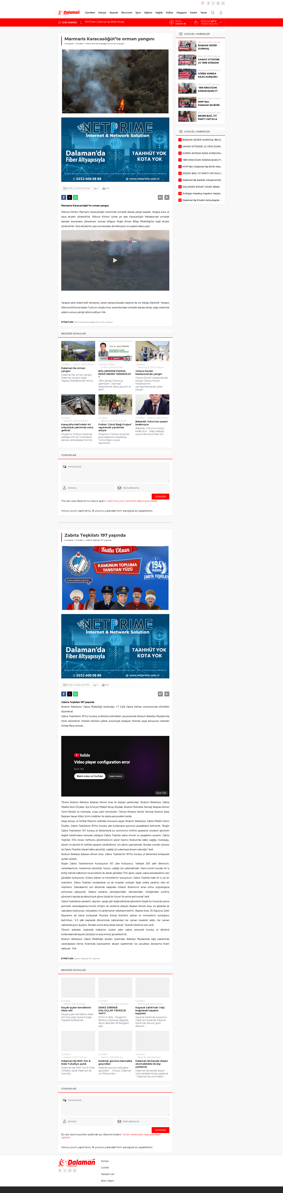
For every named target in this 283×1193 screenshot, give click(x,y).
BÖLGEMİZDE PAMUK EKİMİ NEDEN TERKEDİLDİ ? (114, 374)
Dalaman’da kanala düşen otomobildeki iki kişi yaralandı (151, 1063)
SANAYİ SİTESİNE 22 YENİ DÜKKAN (208, 61)
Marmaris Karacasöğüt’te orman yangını (93, 322)
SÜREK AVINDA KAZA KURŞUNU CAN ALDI (207, 77)
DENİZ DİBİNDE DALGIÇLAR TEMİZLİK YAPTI (112, 1010)
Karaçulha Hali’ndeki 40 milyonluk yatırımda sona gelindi (77, 427)
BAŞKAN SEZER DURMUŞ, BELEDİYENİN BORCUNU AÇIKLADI (122, 22)
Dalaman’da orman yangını (73, 370)
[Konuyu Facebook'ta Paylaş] (63, 197)
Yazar (112, 364)
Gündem (79, 43)
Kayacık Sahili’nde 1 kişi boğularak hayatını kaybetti (150, 1010)
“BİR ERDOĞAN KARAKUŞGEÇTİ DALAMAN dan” (207, 91)
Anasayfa (69, 43)
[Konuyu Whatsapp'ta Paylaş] (75, 197)
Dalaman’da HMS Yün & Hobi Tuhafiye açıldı (76, 1062)
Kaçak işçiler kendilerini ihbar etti (76, 1009)
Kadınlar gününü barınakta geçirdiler (115, 1062)
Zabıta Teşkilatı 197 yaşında (87, 958)
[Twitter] (213, 3)
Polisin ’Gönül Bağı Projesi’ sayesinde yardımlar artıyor (115, 427)
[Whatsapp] (223, 3)
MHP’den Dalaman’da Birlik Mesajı (209, 105)
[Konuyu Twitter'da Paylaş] (69, 197)
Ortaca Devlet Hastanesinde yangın (148, 372)
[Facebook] (208, 3)
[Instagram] (218, 3)
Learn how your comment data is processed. (132, 501)
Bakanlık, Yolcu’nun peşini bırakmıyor (151, 423)
